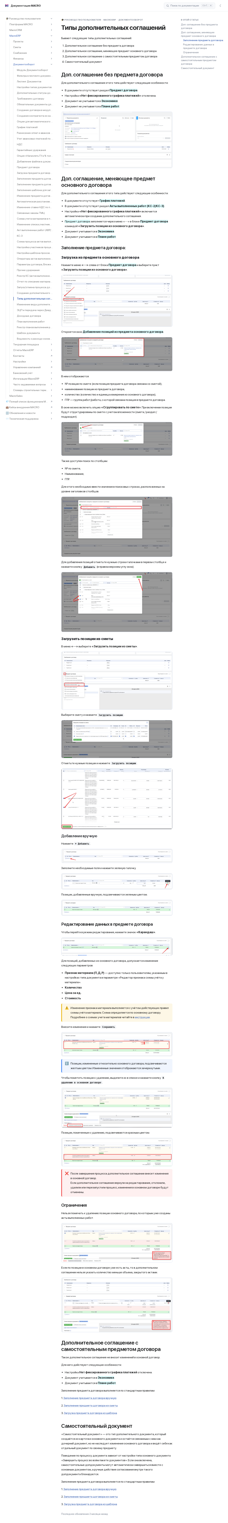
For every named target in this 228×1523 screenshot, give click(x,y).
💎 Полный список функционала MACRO (27, 401)
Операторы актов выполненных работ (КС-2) (35, 258)
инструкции (142, 1017)
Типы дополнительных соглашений (35, 298)
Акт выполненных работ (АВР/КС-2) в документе (35, 230)
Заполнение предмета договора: (203, 40)
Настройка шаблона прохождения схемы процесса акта (35, 253)
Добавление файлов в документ (35, 161)
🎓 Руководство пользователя (23, 18)
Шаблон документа (28, 333)
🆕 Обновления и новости (20, 413)
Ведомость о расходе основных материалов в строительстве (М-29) (35, 338)
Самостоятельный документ (197, 68)
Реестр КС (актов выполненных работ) (35, 275)
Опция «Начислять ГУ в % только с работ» (35, 155)
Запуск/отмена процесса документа (35, 287)
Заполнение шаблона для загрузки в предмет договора (35, 190)
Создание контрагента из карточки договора (35, 115)
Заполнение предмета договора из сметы (35, 184)
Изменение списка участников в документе (35, 224)
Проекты (18, 41)
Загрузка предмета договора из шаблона (35, 172)
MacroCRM (15, 30)
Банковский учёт (23, 373)
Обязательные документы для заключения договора (35, 104)
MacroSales (16, 395)
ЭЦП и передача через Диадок (35, 310)
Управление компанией (27, 367)
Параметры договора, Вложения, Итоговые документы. (35, 264)
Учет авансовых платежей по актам (35, 138)
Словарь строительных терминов (31, 390)
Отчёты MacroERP (23, 350)
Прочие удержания (28, 270)
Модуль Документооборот (32, 70)
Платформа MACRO (21, 24)
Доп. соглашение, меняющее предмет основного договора (198, 34)
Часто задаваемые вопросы (29, 384)
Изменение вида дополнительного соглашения (35, 304)
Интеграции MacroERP (26, 378)
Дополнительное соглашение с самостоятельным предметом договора (199, 60)
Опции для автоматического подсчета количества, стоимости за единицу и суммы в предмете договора (35, 121)
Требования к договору (30, 98)
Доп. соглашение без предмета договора (199, 26)
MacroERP (15, 35)
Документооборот (24, 64)
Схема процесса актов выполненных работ (35, 241)
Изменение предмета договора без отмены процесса (35, 195)
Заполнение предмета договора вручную (35, 178)
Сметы (17, 47)
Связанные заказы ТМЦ (31, 212)
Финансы (18, 58)
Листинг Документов (29, 81)
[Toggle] (51, 18)
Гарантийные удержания (31, 150)
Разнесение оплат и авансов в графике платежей (35, 132)
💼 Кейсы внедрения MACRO (22, 407)
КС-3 (20, 235)
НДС (19, 144)
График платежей (27, 127)
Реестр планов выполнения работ (35, 327)
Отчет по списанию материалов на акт (35, 281)
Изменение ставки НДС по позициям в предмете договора (35, 207)
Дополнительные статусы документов (35, 92)
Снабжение (20, 52)
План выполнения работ (31, 321)
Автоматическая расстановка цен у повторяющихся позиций (35, 201)
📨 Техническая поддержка (22, 418)
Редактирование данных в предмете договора (198, 46)
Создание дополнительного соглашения (35, 293)
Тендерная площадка (26, 344)
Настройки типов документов (34, 87)
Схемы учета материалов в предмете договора (35, 218)
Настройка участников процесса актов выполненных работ (35, 247)
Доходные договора (29, 315)
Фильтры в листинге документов (35, 75)
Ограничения (191, 52)
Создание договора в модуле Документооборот (35, 110)
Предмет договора (28, 167)
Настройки (19, 361)
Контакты (18, 355)
